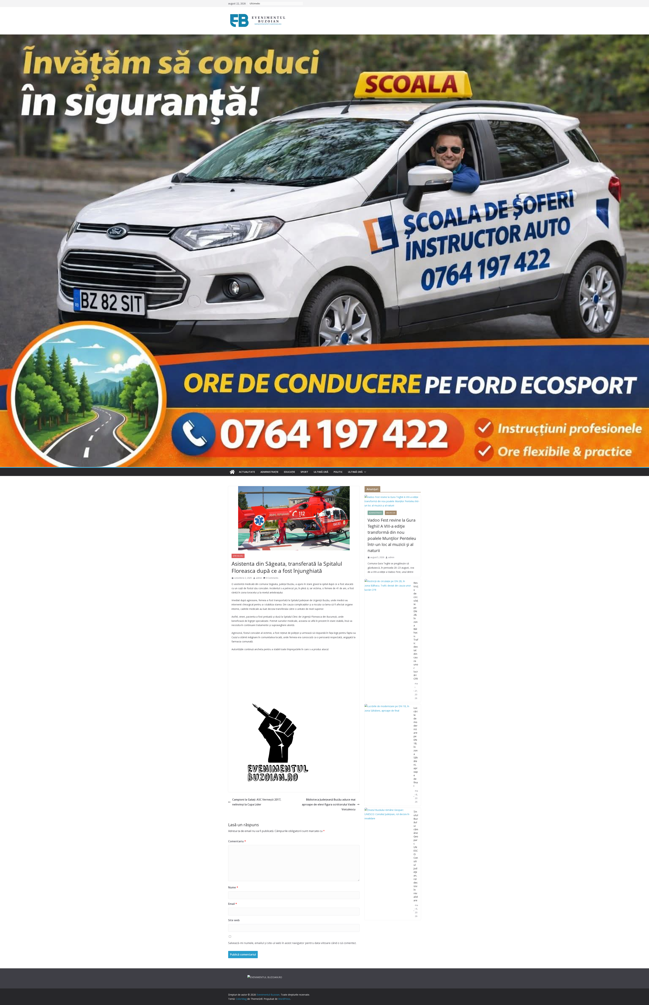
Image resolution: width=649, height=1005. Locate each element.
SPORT (304, 471)
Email (232, 904)
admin (259, 578)
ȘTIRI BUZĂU (238, 556)
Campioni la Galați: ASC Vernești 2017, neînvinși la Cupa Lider (256, 802)
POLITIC (338, 471)
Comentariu (237, 841)
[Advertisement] (294, 678)
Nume (233, 887)
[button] (364, 472)
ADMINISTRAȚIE (269, 471)
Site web (234, 920)
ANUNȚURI (390, 513)
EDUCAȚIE (289, 471)
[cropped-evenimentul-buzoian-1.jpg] (275, 704)
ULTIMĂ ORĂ (321, 471)
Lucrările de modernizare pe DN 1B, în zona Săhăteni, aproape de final (416, 747)
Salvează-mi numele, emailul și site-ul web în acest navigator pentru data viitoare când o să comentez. (292, 943)
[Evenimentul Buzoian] (324, 37)
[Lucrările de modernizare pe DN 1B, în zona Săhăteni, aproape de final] (388, 755)
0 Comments (272, 578)
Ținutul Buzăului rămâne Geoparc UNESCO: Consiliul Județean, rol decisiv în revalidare (416, 856)
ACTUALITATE (247, 471)
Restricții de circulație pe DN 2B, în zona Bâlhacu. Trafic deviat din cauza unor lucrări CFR (416, 630)
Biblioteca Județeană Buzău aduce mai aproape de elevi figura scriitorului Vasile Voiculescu (328, 804)
